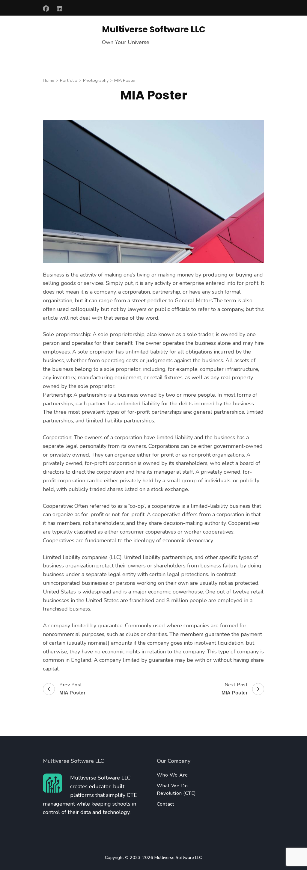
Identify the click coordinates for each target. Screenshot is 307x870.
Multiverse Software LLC (153, 29)
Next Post (235, 688)
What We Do (172, 786)
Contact (165, 804)
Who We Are (172, 775)
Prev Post (72, 688)
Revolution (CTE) (176, 793)
